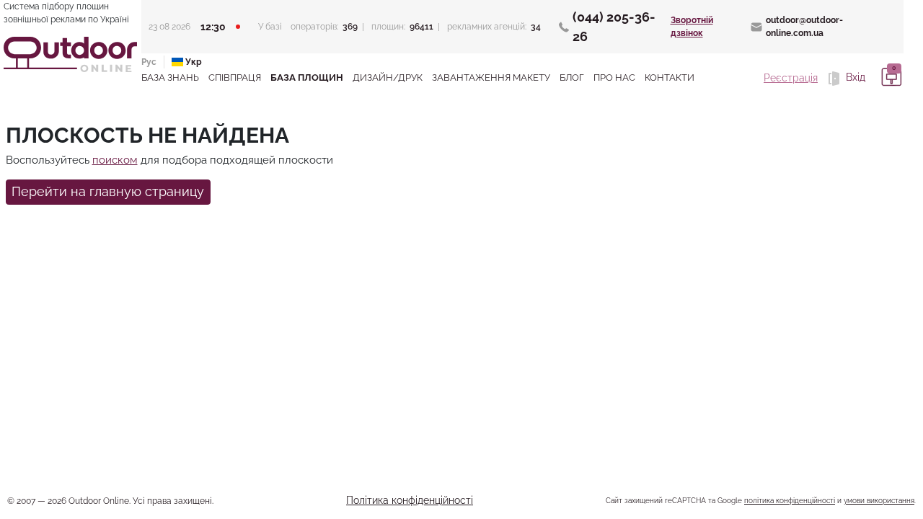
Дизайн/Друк (388, 77)
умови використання (879, 501)
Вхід (854, 77)
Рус (148, 62)
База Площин (306, 77)
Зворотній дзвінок (692, 26)
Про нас (614, 77)
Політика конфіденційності (409, 500)
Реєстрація (791, 78)
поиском (115, 160)
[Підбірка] (889, 78)
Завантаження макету (491, 77)
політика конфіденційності (789, 501)
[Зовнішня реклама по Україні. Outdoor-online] (70, 54)
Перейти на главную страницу (108, 192)
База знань (170, 77)
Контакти (669, 77)
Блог (572, 77)
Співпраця (234, 77)
